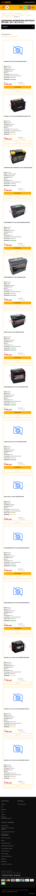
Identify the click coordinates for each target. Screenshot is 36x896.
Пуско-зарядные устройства (8, 831)
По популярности (12, 36)
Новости (3, 814)
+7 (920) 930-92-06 (29, 2)
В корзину (17, 87)
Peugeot (28, 15)
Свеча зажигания (5, 851)
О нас (2, 812)
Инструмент (4, 861)
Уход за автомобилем (6, 856)
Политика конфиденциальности (6, 817)
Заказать (17, 142)
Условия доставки (21, 804)
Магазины (3, 809)
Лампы (3, 840)
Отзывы (3, 804)
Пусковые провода (5, 838)
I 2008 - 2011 (9, 17)
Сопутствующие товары (6, 848)
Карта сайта (32, 893)
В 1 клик (18, 90)
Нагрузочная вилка (5, 843)
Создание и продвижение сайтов (9, 891)
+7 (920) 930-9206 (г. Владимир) (10, 875)
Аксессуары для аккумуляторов (5, 835)
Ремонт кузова (4, 853)
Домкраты (3, 859)
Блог (2, 807)
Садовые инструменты (6, 864)
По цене (3, 36)
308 (2, 17)
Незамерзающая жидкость (7, 845)
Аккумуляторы (4, 825)
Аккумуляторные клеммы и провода (7, 828)
